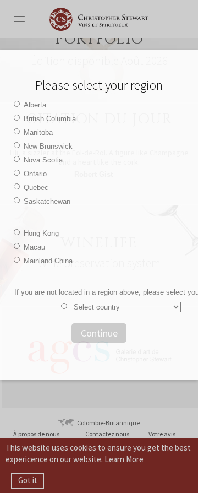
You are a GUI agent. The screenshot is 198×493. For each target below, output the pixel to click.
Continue (99, 333)
